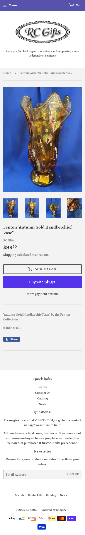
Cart (78, 5)
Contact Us (42, 393)
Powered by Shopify (53, 510)
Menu (13, 5)
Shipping (9, 255)
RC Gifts (31, 510)
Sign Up (73, 474)
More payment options (42, 294)
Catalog (42, 398)
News (42, 404)
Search (42, 387)
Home (7, 73)
